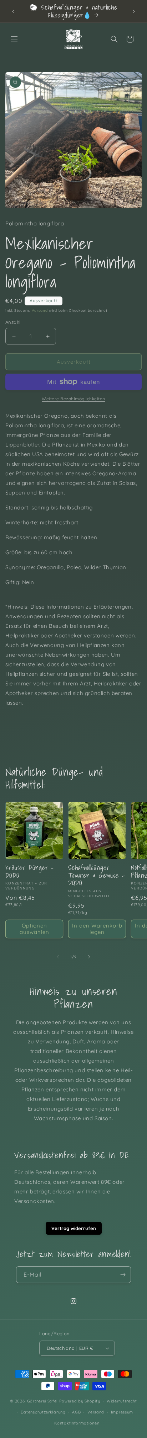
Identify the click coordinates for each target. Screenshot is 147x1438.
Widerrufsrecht (122, 1401)
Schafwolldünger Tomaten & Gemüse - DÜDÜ (96, 875)
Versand (40, 310)
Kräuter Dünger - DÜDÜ (29, 871)
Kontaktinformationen (76, 1423)
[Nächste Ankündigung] (134, 11)
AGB (76, 1412)
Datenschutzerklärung (43, 1412)
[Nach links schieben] (58, 956)
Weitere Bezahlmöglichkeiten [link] (73, 398)
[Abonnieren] (123, 1274)
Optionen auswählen (34, 928)
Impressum (122, 1412)
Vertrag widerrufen (73, 1228)
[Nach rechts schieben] (89, 956)
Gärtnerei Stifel (42, 1401)
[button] (14, 39)
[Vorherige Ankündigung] (13, 11)
